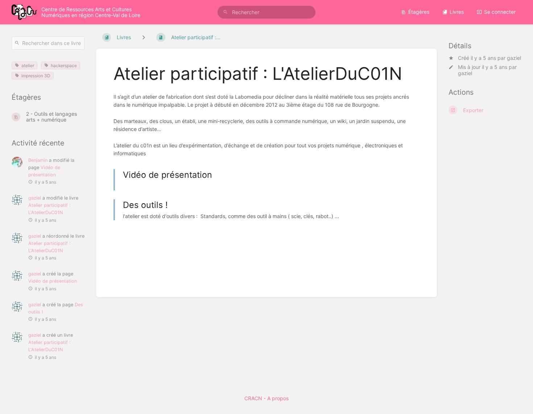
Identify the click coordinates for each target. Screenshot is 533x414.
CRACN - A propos (266, 398)
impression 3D (35, 75)
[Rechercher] (225, 12)
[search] (266, 12)
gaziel (514, 58)
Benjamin (37, 160)
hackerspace (64, 65)
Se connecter (500, 12)
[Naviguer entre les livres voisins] (143, 37)
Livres (457, 12)
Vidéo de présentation (52, 281)
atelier (27, 65)
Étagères (418, 12)
